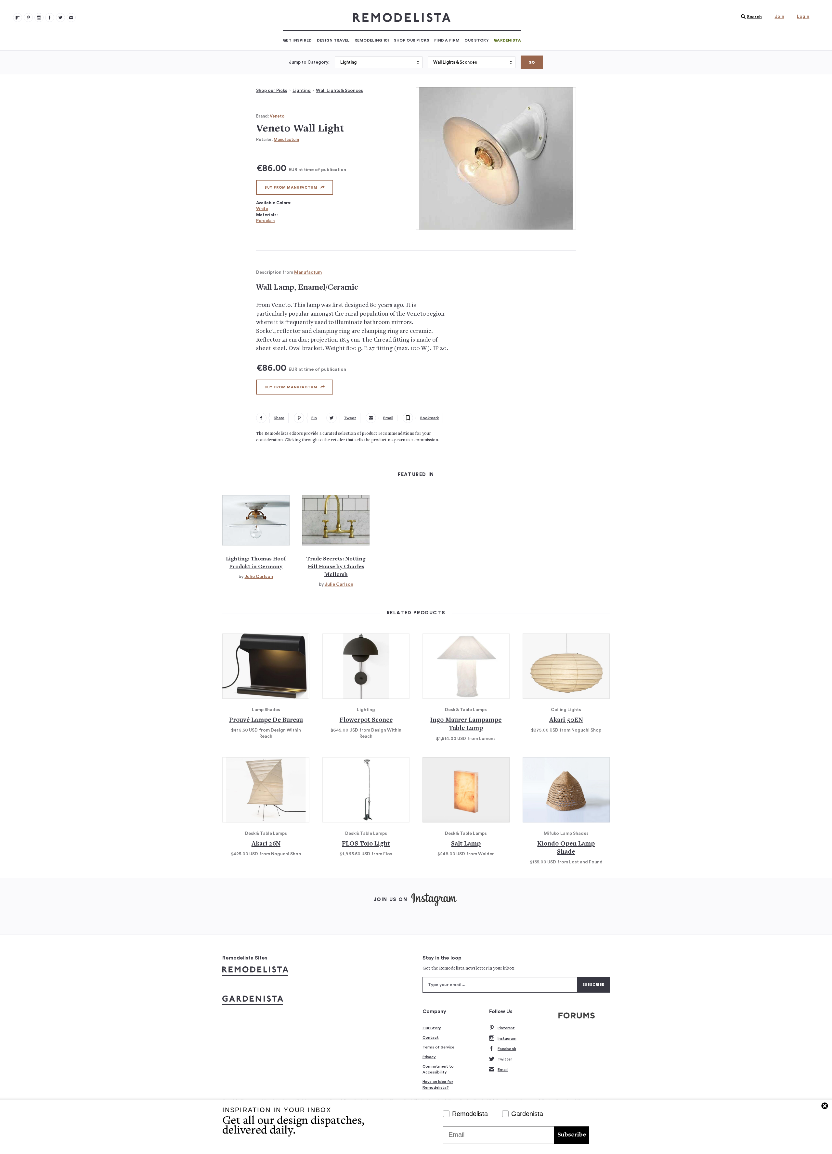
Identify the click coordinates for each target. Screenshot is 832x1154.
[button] (750, 17)
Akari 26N (266, 844)
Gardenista (507, 40)
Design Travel (333, 40)
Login (803, 16)
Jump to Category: (309, 62)
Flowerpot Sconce (366, 720)
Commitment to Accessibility (438, 1069)
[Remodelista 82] (49, 17)
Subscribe (571, 1135)
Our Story (476, 40)
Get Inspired (297, 40)
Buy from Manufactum (291, 187)
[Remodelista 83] (60, 17)
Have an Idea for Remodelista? (437, 1084)
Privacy (429, 1057)
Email (503, 1070)
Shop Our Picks (411, 40)
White (262, 209)
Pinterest (506, 1028)
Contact (430, 1037)
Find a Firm (447, 40)
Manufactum (286, 139)
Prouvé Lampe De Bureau (266, 720)
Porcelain (265, 221)
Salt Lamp (466, 844)
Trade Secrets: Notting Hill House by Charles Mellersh (336, 567)
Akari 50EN (566, 720)
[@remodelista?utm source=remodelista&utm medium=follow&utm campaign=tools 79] (17, 17)
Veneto (277, 116)
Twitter (505, 1059)
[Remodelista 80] (28, 17)
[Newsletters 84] (71, 17)
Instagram (507, 1038)
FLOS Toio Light (366, 844)
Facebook (507, 1049)
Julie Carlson (258, 576)
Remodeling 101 (372, 40)
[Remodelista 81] (39, 17)
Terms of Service (438, 1047)
